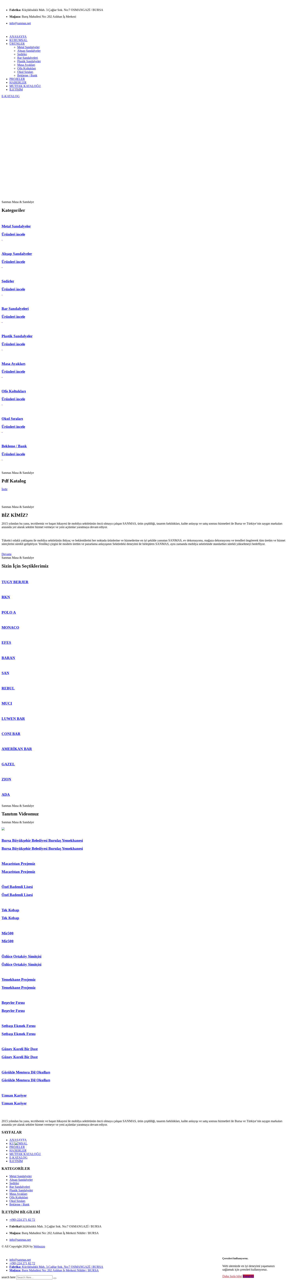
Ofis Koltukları (26, 68)
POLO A (9, 612)
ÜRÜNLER (17, 43)
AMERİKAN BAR (17, 749)
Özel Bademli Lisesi (17, 887)
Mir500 (8, 933)
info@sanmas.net (20, 23)
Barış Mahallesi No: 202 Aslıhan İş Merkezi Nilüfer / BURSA (54, 1270)
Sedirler (22, 54)
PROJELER (17, 79)
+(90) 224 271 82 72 (22, 1219)
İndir (4, 489)
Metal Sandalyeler (28, 47)
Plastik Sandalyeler (29, 61)
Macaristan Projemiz (18, 864)
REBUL (8, 688)
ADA (6, 794)
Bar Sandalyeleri (27, 57)
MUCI (7, 703)
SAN (5, 673)
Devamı (6, 554)
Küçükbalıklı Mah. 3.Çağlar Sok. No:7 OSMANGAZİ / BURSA (56, 1266)
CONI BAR (11, 734)
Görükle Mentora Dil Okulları (26, 1072)
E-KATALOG (11, 96)
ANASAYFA (18, 36)
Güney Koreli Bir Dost (20, 1049)
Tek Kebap (10, 910)
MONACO (10, 627)
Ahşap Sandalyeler (29, 50)
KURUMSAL (18, 40)
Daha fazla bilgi (232, 1276)
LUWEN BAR (13, 719)
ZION (6, 779)
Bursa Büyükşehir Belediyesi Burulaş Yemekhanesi (42, 840)
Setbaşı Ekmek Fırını (18, 1026)
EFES (6, 642)
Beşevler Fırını (13, 1003)
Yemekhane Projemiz (18, 979)
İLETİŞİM (16, 89)
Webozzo (39, 1246)
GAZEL (8, 764)
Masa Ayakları (26, 64)
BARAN (8, 658)
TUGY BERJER (15, 582)
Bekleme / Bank (27, 75)
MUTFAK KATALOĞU (25, 86)
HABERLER (17, 82)
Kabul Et (248, 1276)
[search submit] (54, 1278)
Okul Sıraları (25, 72)
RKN (6, 597)
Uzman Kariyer (14, 1095)
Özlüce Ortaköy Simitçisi (21, 956)
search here (8, 1277)
